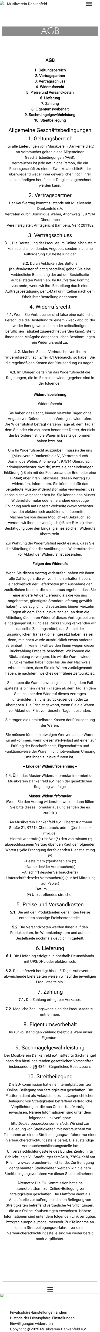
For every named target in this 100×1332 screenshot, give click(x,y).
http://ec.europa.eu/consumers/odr (39, 1123)
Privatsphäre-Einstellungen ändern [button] (38, 1312)
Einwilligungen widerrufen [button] (31, 1323)
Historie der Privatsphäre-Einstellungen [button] (42, 1318)
